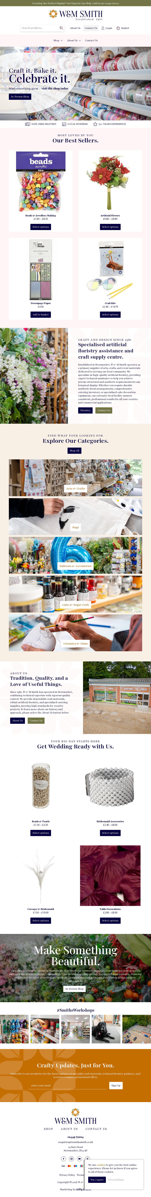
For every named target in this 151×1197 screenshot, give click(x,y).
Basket (125, 28)
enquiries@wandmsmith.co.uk (75, 1142)
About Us (75, 28)
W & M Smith (75, 15)
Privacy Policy (67, 1175)
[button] (62, 41)
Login (109, 28)
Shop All (74, 450)
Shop (56, 40)
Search (61, 28)
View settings (116, 1179)
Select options (41, 227)
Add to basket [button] (41, 314)
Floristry (85, 410)
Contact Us (91, 28)
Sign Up (115, 1085)
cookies (101, 1165)
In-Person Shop (20, 96)
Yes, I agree (97, 1179)
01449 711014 (112, 3)
